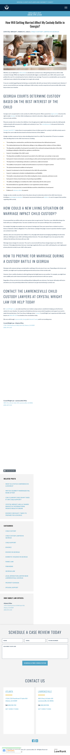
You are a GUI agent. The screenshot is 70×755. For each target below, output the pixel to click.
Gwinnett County (33, 319)
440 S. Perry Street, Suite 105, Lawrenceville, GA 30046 (18, 403)
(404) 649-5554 (45, 705)
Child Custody (10, 531)
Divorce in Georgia (12, 552)
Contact (38, 313)
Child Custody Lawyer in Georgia (45, 32)
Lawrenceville (18, 319)
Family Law (9, 561)
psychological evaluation (15, 197)
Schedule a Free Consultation (35, 663)
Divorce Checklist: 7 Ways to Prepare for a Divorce (16, 514)
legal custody (54, 114)
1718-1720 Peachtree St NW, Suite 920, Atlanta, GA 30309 (19, 325)
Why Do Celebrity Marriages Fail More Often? (17, 492)
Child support (10, 542)
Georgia (25, 319)
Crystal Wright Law (10, 309)
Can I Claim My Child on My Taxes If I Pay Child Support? (17, 498)
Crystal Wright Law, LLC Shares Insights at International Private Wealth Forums (17, 506)
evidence (46, 197)
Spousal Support (11, 587)
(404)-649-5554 (13, 315)
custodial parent (46, 124)
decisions (13, 116)
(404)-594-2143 (7, 327)
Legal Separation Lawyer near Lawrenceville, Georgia (16, 577)
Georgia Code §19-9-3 (9, 130)
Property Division (12, 583)
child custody (22, 72)
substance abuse (17, 190)
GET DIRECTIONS (12, 709)
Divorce (8, 547)
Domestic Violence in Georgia (16, 557)
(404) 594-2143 (35, 15)
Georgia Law (10, 571)
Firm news (9, 566)
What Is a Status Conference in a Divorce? (17, 485)
